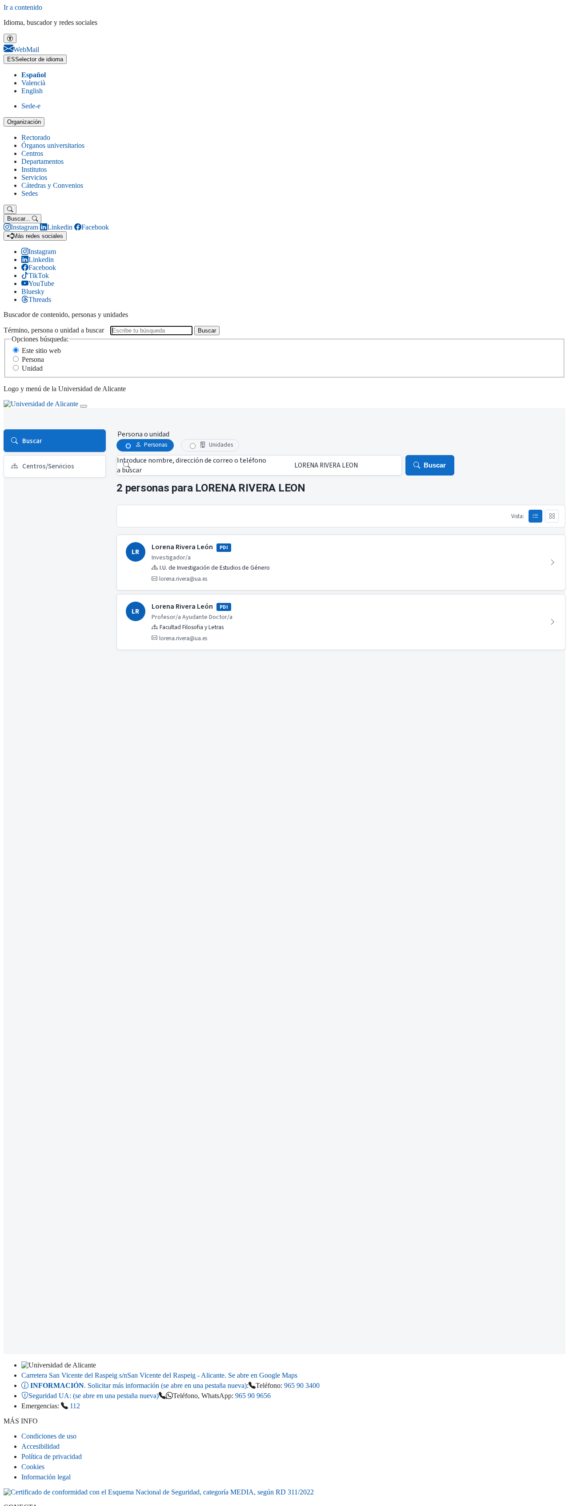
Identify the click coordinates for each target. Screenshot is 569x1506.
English (32, 91)
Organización (24, 122)
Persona (33, 359)
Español (33, 75)
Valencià (33, 83)
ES (35, 59)
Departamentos (42, 161)
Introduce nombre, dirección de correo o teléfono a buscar (191, 465)
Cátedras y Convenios (52, 185)
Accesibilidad (40, 1446)
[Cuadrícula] (552, 516)
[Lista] (535, 516)
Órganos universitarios (52, 145)
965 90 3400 (302, 1385)
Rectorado (35, 137)
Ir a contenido (23, 7)
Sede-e (30, 106)
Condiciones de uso (48, 1436)
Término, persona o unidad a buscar (54, 330)
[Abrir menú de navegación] (83, 406)
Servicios (34, 177)
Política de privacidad (51, 1456)
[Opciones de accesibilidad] (10, 38)
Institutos (34, 169)
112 (75, 1406)
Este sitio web (41, 350)
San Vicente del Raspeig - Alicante (159, 1375)
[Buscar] (10, 209)
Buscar (207, 330)
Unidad (32, 368)
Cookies (32, 1466)
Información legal (46, 1477)
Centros (32, 153)
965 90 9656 (253, 1395)
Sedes (29, 193)
